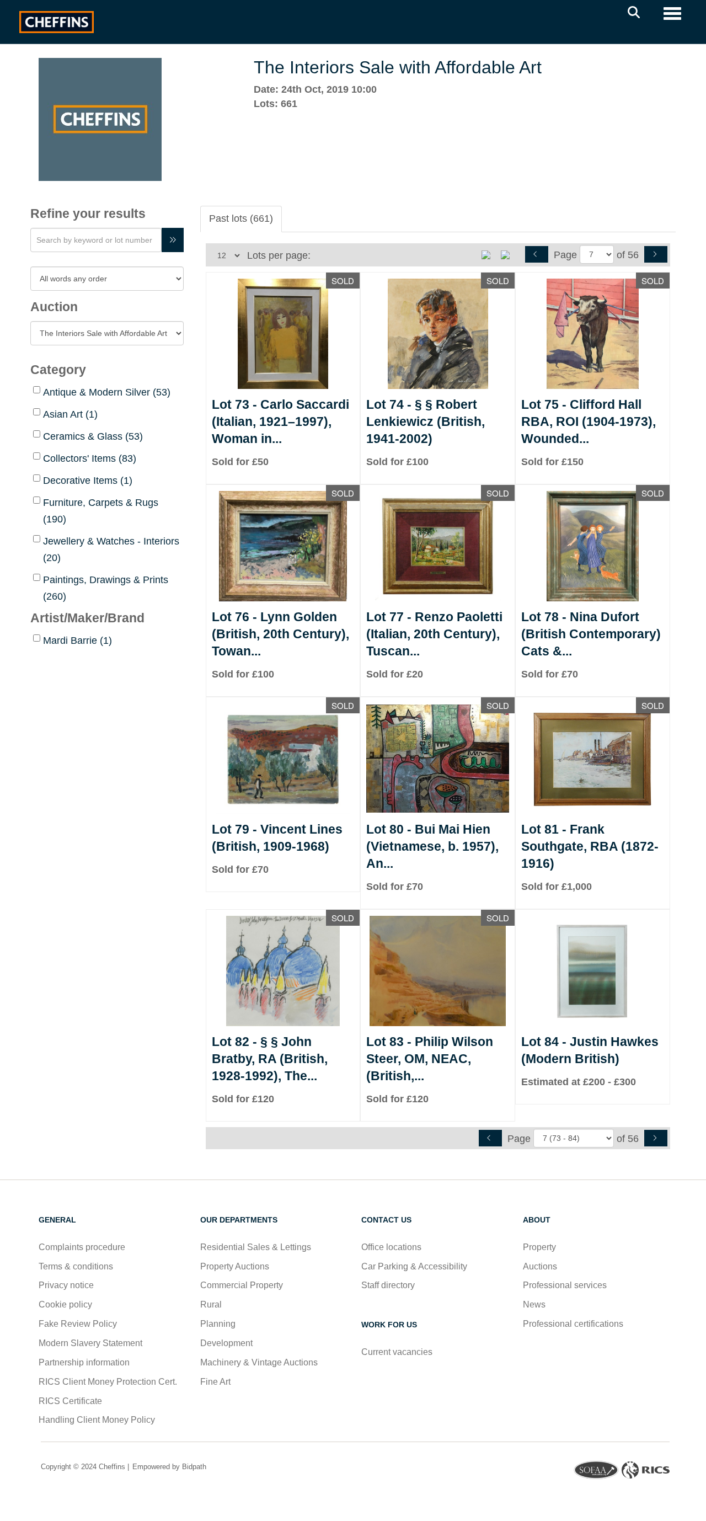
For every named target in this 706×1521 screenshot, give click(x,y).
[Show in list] (490, 254)
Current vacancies (396, 1352)
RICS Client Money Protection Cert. (108, 1381)
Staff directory (388, 1285)
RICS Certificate (70, 1401)
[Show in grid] (509, 254)
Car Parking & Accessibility (414, 1266)
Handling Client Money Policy (97, 1419)
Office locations (392, 1247)
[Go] (173, 240)
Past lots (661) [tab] (241, 218)
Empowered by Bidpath (168, 1467)
